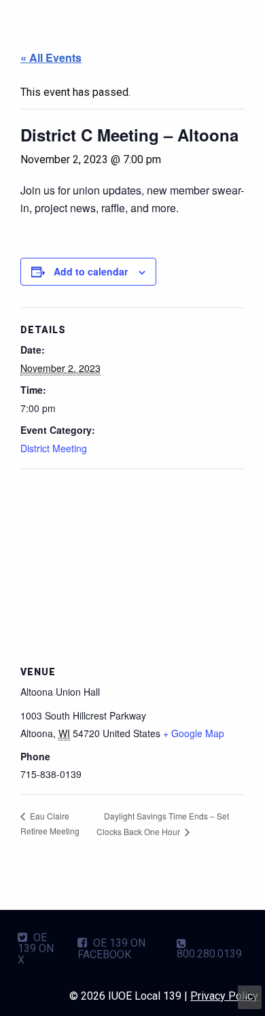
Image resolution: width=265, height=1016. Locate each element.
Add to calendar (91, 271)
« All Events (51, 57)
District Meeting (53, 448)
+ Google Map (193, 733)
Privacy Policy (224, 995)
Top (250, 997)
